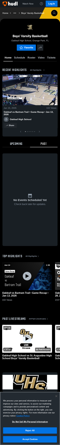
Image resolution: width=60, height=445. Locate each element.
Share (11, 125)
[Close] (56, 396)
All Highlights (36, 70)
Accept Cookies (30, 439)
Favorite (28, 47)
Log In (51, 4)
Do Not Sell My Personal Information (30, 422)
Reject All (30, 430)
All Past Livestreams (37, 318)
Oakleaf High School (20, 119)
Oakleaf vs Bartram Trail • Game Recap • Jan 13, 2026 (28, 113)
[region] (30, 418)
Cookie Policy (23, 416)
